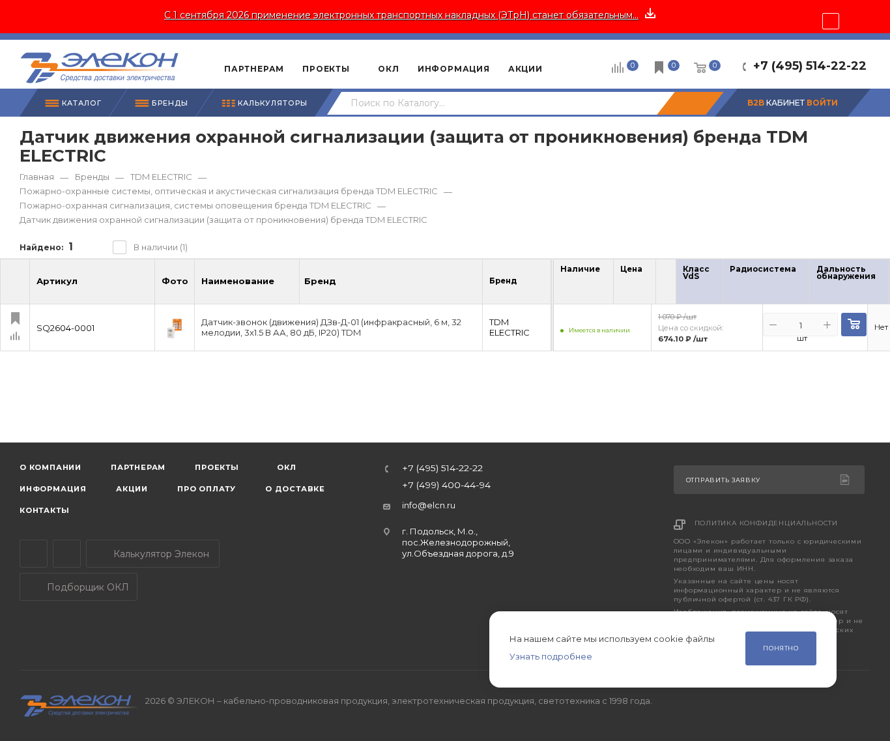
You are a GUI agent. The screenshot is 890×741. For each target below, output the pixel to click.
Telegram (34, 554)
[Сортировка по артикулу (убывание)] (143, 286)
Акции (132, 488)
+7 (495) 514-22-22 (810, 66)
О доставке (295, 488)
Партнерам (138, 467)
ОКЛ (285, 467)
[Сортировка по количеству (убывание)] (595, 284)
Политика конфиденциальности (767, 523)
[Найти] (690, 103)
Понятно (781, 648)
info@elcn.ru (428, 505)
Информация (53, 488)
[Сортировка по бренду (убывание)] (349, 286)
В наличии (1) (161, 247)
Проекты (217, 467)
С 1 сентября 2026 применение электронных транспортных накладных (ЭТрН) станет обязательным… (401, 15)
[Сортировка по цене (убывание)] (637, 284)
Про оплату (206, 488)
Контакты (44, 510)
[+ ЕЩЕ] (571, 64)
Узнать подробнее (551, 656)
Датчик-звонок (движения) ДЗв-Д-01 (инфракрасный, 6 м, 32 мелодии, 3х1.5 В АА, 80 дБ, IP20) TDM (331, 327)
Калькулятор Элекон (160, 554)
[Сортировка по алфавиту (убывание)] (288, 286)
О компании (50, 467)
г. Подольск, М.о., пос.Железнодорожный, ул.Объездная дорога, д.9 (458, 542)
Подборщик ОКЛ (86, 587)
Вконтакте (67, 554)
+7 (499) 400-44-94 (446, 485)
